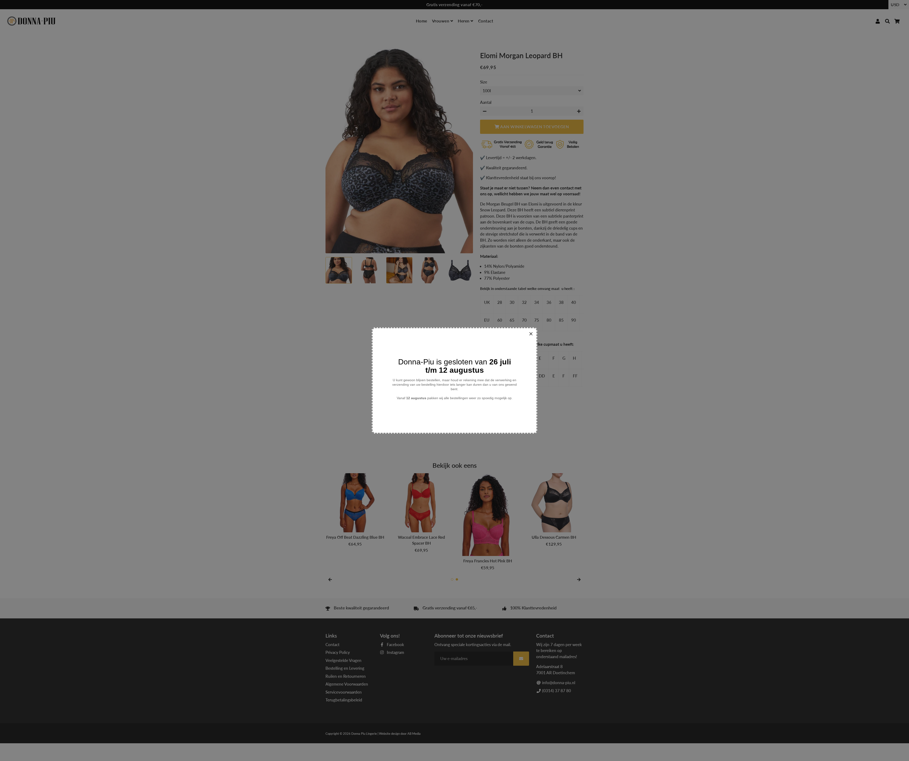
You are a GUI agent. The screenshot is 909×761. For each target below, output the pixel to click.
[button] (531, 334)
